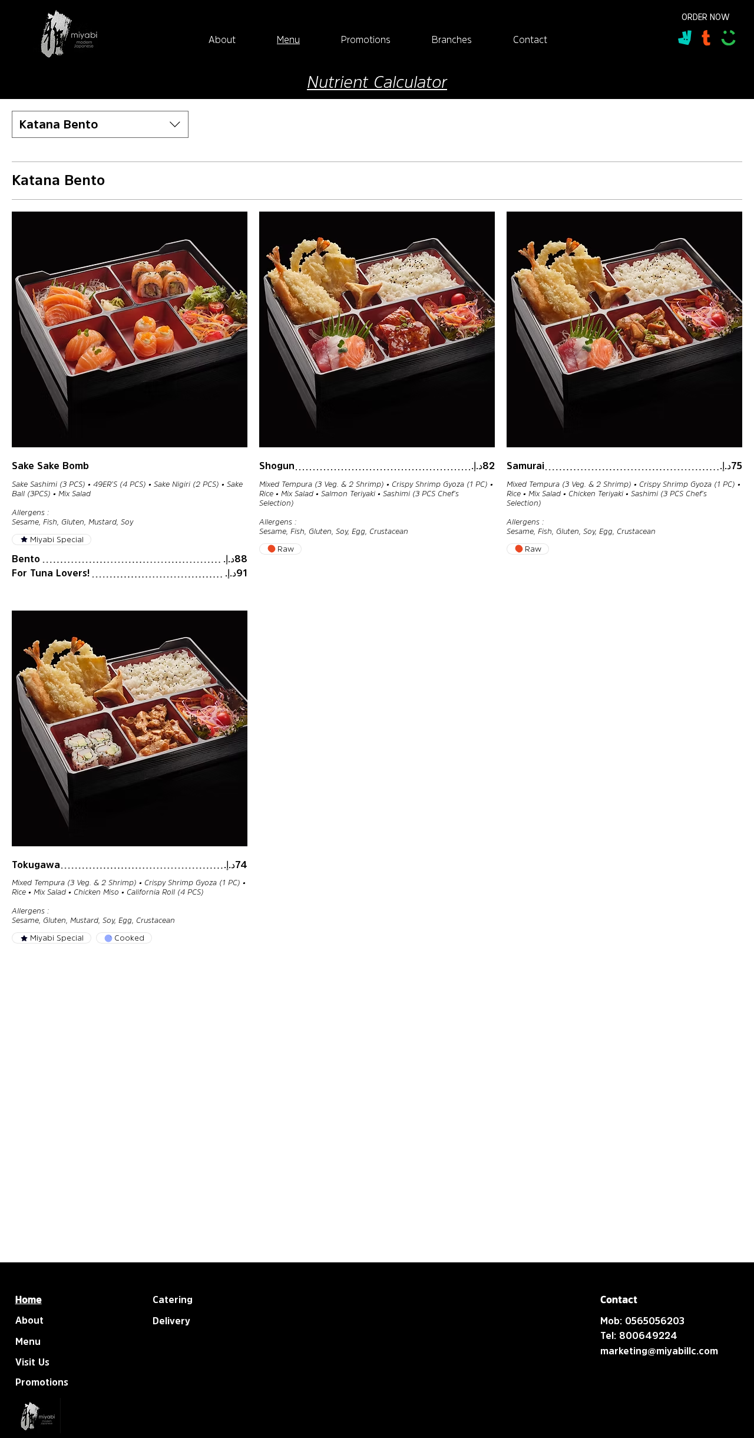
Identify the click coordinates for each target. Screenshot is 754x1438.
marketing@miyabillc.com (659, 1350)
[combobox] (100, 124)
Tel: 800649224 (638, 1335)
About (29, 1320)
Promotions (41, 1382)
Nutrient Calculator (377, 82)
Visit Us (32, 1362)
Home (28, 1299)
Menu (28, 1341)
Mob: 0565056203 (642, 1320)
